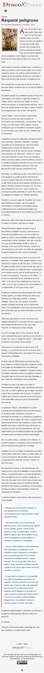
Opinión (4, 17)
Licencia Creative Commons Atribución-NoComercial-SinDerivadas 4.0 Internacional (22, 658)
